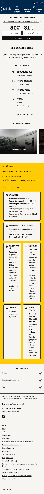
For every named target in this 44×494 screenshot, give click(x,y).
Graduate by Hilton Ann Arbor (12, 398)
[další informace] (17, 287)
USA (10, 396)
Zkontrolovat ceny (27, 38)
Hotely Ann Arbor (28, 396)
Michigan (17, 396)
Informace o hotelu (30, 398)
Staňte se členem (27, 10)
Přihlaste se (39, 10)
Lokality (4, 396)
